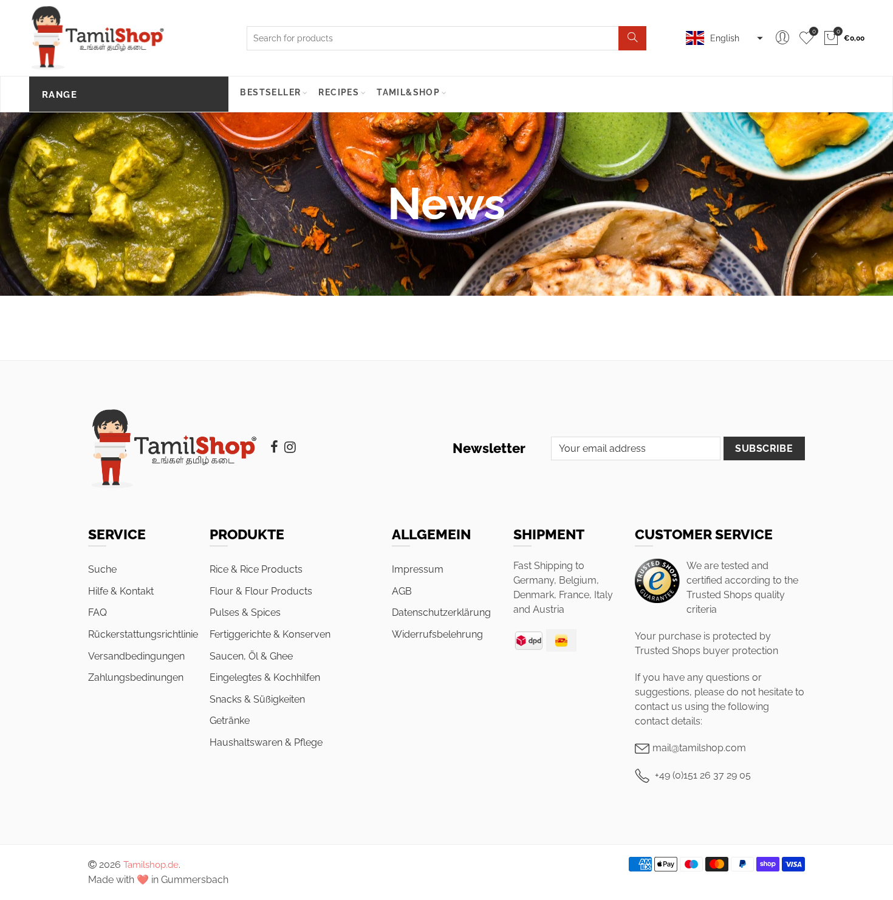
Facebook (274, 447)
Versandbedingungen (136, 656)
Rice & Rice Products (256, 569)
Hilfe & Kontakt (121, 591)
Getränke (230, 720)
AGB (402, 591)
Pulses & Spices (245, 612)
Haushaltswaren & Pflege (266, 742)
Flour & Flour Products (261, 591)
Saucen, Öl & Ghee (251, 656)
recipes (338, 92)
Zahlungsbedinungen (135, 677)
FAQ (97, 612)
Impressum (417, 569)
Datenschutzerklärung (441, 612)
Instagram (290, 447)
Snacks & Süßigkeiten (257, 699)
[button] (723, 38)
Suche (102, 569)
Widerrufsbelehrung (437, 634)
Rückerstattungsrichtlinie (143, 634)
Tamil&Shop (408, 92)
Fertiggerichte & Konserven (270, 634)
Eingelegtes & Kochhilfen (265, 677)
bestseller (270, 92)
